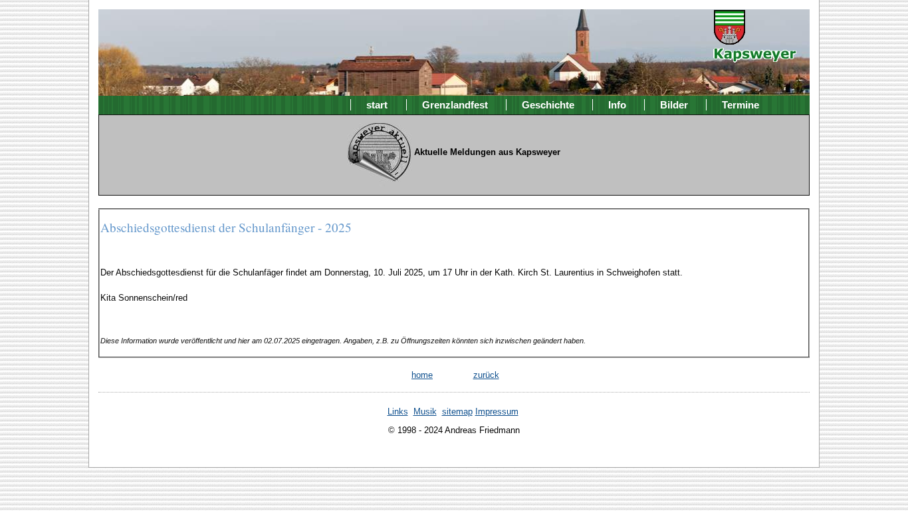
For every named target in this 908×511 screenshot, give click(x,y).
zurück (486, 375)
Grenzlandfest (455, 104)
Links (398, 412)
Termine (740, 104)
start (377, 104)
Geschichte (548, 104)
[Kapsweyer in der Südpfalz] (754, 53)
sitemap (457, 412)
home (422, 375)
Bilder (674, 104)
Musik (425, 412)
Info (617, 104)
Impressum (496, 412)
